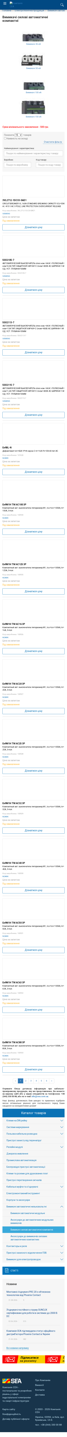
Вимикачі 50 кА (33, 68)
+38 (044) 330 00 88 (51, 1424)
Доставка (40, 1394)
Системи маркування (18, 1127)
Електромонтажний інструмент (23, 1193)
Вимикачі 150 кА (33, 117)
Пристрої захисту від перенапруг (24, 1140)
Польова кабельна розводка (22, 1133)
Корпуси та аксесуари (18, 1200)
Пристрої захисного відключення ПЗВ (27, 1252)
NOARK (5, 458)
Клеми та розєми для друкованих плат (27, 1173)
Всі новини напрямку (18, 1348)
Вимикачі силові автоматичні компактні (32, 1229)
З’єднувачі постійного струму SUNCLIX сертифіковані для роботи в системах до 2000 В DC (32, 1313)
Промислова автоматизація (21, 1160)
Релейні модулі (15, 1147)
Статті (14, 1270)
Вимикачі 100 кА (33, 92)
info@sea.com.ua (40, 1096)
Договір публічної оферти (15, 1419)
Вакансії (39, 1385)
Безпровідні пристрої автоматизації (26, 1167)
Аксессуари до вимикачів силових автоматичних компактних (29, 1238)
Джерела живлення (17, 1153)
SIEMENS (6, 214)
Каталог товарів (33, 1113)
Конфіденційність (11, 1414)
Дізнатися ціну (33, 227)
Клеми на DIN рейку (17, 1120)
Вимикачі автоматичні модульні (28, 1213)
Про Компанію (42, 1380)
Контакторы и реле (17, 1246)
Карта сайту (8, 1409)
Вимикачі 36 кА (33, 44)
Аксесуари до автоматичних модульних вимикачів (32, 1221)
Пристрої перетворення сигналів (24, 1180)
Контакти (40, 1390)
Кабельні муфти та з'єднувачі (22, 1186)
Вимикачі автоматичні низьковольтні (27, 1206)
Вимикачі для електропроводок (24, 1259)
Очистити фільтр (53, 142)
